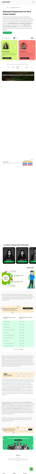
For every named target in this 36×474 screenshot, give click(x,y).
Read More (5, 29)
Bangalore (14, 473)
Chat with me (9, 261)
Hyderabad (25, 473)
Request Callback (7, 32)
